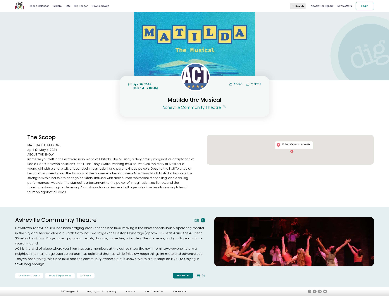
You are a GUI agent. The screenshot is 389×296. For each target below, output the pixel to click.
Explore (57, 6)
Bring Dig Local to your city (101, 291)
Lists (68, 6)
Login (364, 6)
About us (130, 291)
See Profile (183, 275)
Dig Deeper (81, 6)
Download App (100, 6)
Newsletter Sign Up (322, 6)
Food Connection (154, 291)
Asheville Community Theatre (191, 107)
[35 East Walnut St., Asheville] (292, 151)
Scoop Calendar (39, 6)
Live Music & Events (29, 275)
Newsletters (344, 6)
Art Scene (85, 275)
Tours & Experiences (60, 275)
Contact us (179, 291)
